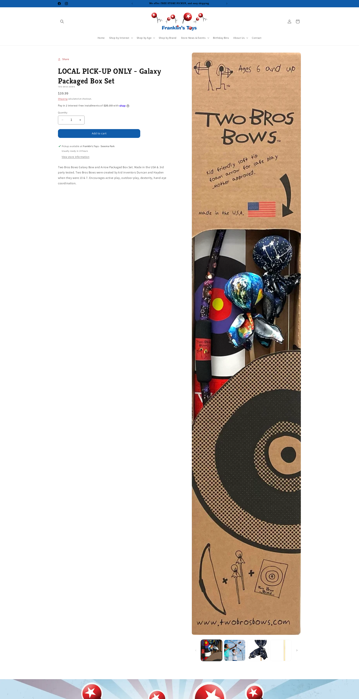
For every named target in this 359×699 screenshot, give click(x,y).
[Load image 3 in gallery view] (258, 650)
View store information (75, 156)
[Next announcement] (227, 3)
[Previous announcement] (132, 3)
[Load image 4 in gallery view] (281, 650)
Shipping (62, 98)
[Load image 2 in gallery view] (234, 650)
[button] (62, 21)
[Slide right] (297, 650)
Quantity (62, 112)
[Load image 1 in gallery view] (211, 650)
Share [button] (65, 59)
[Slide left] (196, 650)
